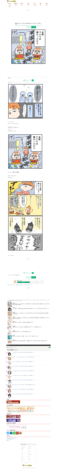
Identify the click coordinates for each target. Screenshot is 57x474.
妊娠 (28, 3)
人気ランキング (10, 3)
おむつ (22, 454)
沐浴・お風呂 (30, 454)
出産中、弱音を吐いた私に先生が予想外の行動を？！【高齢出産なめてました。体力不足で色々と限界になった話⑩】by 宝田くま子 (29, 340)
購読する (8, 345)
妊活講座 (30, 446)
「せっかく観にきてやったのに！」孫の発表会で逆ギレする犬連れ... (21, 389)
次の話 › (34, 27)
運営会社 (8, 440)
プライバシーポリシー (9, 439)
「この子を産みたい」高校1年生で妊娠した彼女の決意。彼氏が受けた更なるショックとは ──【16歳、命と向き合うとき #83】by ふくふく (30, 308)
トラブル (14, 284)
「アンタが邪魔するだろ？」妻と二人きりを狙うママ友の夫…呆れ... (21, 370)
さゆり (21, 280)
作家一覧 (28, 27)
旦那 (29, 459)
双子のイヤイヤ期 (29, 284)
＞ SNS (37, 282)
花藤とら (33, 389)
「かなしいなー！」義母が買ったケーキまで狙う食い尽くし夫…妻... (21, 361)
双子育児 (18, 284)
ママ (15, 284)
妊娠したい (22, 3)
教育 (22, 457)
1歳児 (46, 3)
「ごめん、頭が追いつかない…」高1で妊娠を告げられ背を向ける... (20, 366)
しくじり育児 (10, 284)
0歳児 (40, 3)
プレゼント (9, 6)
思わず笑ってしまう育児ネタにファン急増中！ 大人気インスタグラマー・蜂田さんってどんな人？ (25, 336)
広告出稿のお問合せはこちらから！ (11, 438)
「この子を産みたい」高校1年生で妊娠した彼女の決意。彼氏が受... (20, 352)
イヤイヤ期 (24, 284)
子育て (34, 3)
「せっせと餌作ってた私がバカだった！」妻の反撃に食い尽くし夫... (21, 375)
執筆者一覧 (15, 3)
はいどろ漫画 (33, 384)
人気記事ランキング (24, 446)
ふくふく (33, 352)
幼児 (29, 456)
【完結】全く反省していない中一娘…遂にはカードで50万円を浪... (20, 384)
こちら (18, 300)
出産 (22, 451)
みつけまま (33, 370)
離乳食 (22, 456)
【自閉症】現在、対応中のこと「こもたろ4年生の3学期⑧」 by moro (21, 331)
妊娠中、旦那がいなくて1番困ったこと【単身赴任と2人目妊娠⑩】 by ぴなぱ (22, 322)
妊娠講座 (23, 448)
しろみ (33, 361)
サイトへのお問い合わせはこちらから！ (12, 437)
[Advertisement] (28, 15)
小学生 (29, 457)
